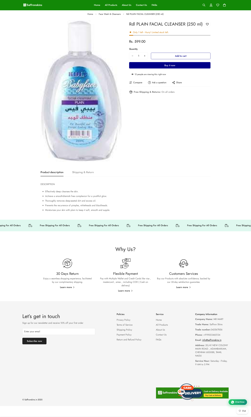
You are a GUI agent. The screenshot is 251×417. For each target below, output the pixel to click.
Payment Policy (124, 334)
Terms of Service (124, 325)
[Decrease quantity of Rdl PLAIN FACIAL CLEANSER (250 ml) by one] (132, 56)
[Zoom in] (115, 26)
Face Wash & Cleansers (110, 14)
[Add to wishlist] (207, 24)
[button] (224, 5)
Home (97, 5)
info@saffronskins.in (211, 340)
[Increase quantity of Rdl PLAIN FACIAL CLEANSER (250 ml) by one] (144, 56)
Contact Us (141, 5)
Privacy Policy (123, 320)
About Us (126, 5)
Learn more (66, 287)
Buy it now (169, 65)
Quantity (133, 49)
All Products (111, 5)
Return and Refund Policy (129, 339)
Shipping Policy (124, 330)
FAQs (154, 5)
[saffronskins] (32, 5)
